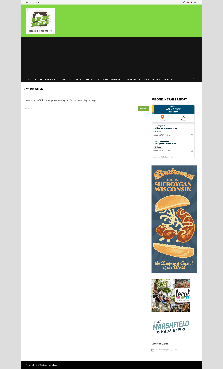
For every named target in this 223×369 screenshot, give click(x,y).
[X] (192, 2)
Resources (132, 79)
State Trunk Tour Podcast (109, 79)
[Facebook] (184, 2)
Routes (32, 79)
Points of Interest (68, 79)
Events (88, 79)
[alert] (174, 349)
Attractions (46, 79)
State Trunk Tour (49, 365)
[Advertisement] (111, 57)
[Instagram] (195, 2)
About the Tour (152, 79)
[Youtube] (188, 2)
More (166, 79)
